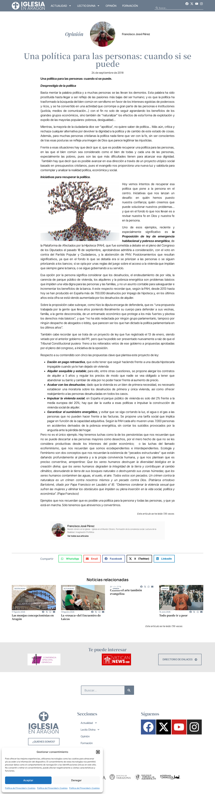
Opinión (111, 6)
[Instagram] (201, 4)
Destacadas (19, 589)
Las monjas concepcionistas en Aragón (33, 617)
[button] (98, 752)
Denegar (76, 780)
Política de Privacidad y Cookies (20, 788)
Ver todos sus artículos (78, 536)
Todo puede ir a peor (173, 615)
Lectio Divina (86, 6)
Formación (130, 6)
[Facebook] (187, 4)
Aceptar (28, 780)
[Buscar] (129, 690)
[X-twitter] (192, 4)
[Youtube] (197, 4)
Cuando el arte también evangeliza (126, 592)
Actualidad (59, 6)
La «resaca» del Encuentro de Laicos (81, 617)
